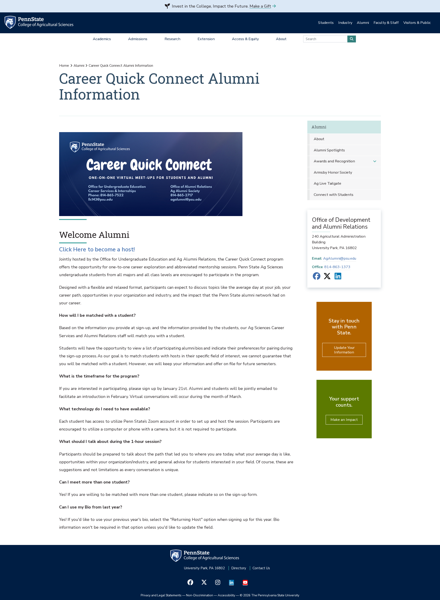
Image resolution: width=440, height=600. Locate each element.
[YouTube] (245, 582)
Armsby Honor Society (333, 172)
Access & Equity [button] (245, 39)
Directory (238, 568)
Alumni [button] (363, 22)
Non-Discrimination (199, 595)
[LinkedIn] (338, 277)
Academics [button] (102, 39)
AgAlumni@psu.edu (339, 258)
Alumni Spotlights (329, 150)
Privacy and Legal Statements (161, 595)
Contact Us (261, 568)
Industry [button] (345, 22)
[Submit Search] (351, 39)
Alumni (79, 65)
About (319, 139)
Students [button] (326, 22)
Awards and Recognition (334, 161)
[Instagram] (218, 582)
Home (64, 65)
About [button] (281, 39)
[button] (374, 161)
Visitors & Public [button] (417, 22)
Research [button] (172, 39)
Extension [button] (206, 39)
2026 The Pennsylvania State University (269, 595)
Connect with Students (333, 194)
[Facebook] (316, 277)
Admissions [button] (137, 39)
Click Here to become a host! (97, 249)
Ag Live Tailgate (327, 183)
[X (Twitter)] (327, 277)
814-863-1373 (337, 266)
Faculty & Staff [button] (386, 22)
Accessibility (226, 595)
